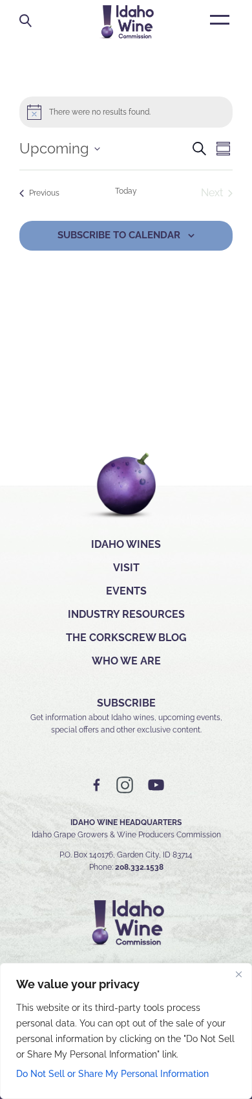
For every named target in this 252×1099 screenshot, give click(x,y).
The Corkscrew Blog (126, 637)
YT (155, 785)
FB (97, 785)
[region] (126, 1031)
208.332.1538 (139, 867)
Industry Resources (126, 614)
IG (124, 785)
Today (126, 191)
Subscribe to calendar (119, 235)
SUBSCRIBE (126, 703)
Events (126, 591)
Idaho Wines (126, 544)
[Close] (238, 974)
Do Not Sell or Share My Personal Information (112, 1074)
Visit (126, 567)
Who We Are (126, 661)
